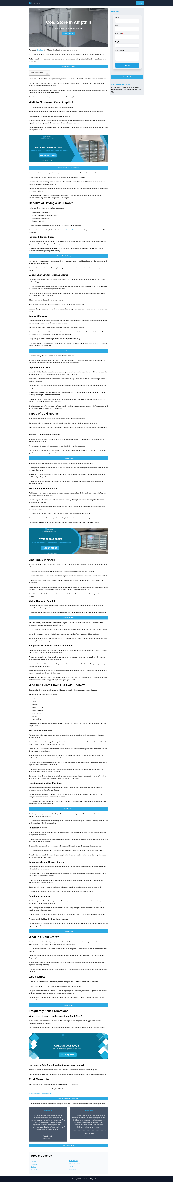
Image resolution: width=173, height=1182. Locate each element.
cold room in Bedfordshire (72, 230)
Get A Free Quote (68, 1145)
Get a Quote (67, 33)
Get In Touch (127, 77)
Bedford (44, 1093)
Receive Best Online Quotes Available (68, 256)
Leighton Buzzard (74, 1163)
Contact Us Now (68, 617)
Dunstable (34, 1170)
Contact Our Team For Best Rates (68, 167)
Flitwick (31, 1093)
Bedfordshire (73, 1169)
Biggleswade (73, 1160)
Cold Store (40, 50)
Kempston (37, 1093)
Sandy (71, 1166)
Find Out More (68, 458)
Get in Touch (68, 350)
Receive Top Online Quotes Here (68, 1098)
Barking (49, 1093)
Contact (139, 3)
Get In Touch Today (68, 66)
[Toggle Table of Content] (46, 73)
